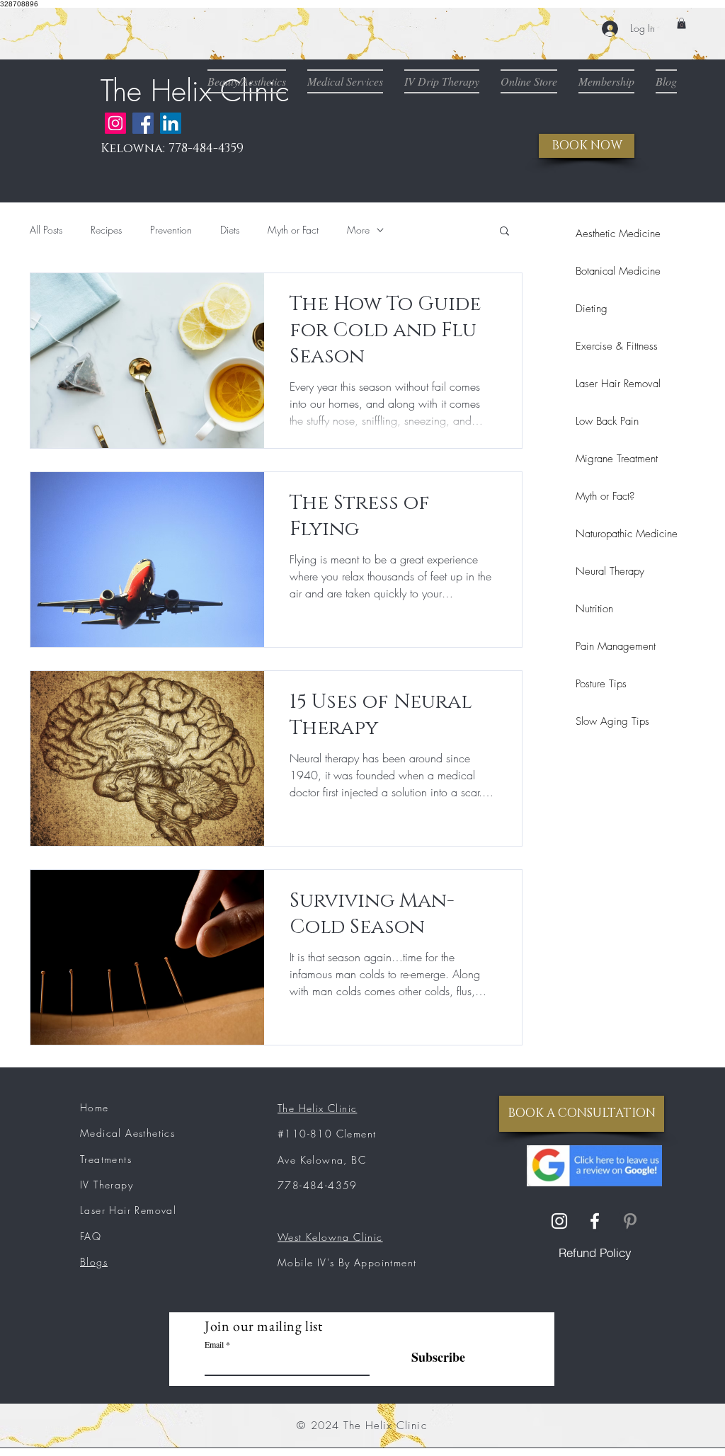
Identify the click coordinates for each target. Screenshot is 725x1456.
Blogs (94, 1261)
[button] (681, 23)
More (358, 229)
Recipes (106, 229)
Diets (229, 229)
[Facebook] (143, 123)
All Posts (46, 229)
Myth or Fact (293, 229)
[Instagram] (115, 123)
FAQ (90, 1236)
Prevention (171, 229)
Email (214, 1344)
